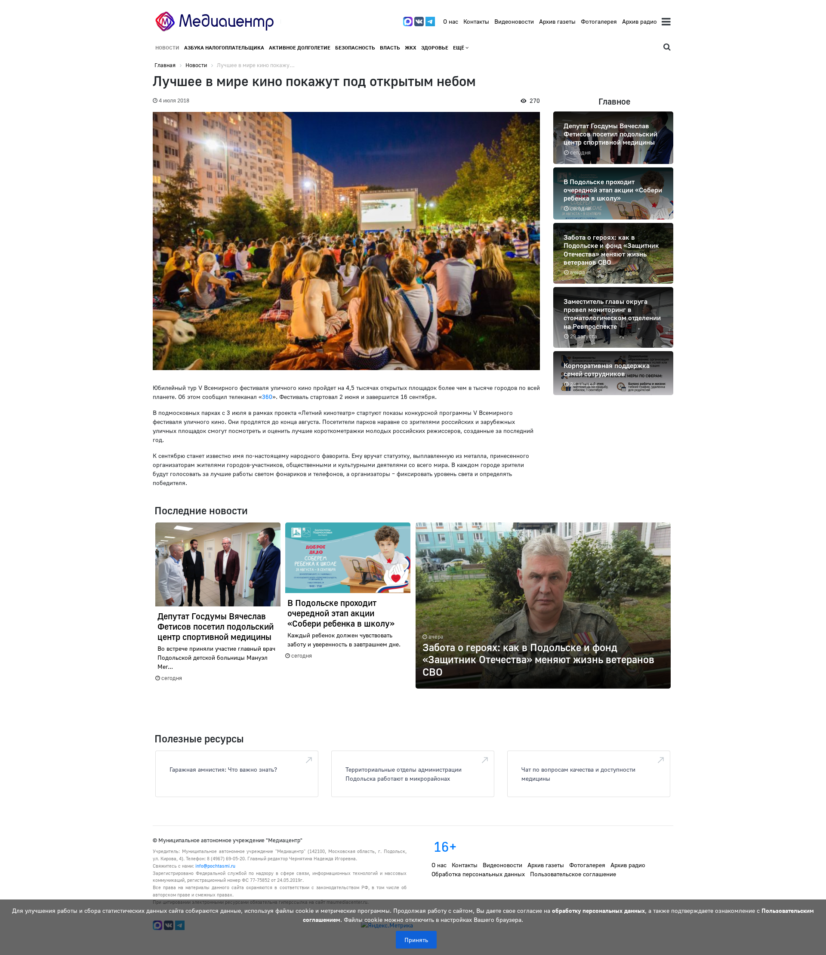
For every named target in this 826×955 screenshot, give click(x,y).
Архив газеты (557, 21)
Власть (390, 47)
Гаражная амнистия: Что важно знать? (223, 769)
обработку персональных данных (598, 910)
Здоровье (434, 47)
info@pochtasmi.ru (215, 865)
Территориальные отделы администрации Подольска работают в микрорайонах (403, 774)
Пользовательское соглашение (573, 874)
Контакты (476, 21)
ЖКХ (410, 47)
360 (267, 396)
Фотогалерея (599, 21)
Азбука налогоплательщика (224, 47)
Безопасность (355, 47)
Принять (416, 939)
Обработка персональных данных (478, 874)
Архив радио (639, 21)
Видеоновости (514, 21)
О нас (450, 21)
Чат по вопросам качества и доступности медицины (578, 774)
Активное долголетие (299, 47)
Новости (167, 47)
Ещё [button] (459, 47)
